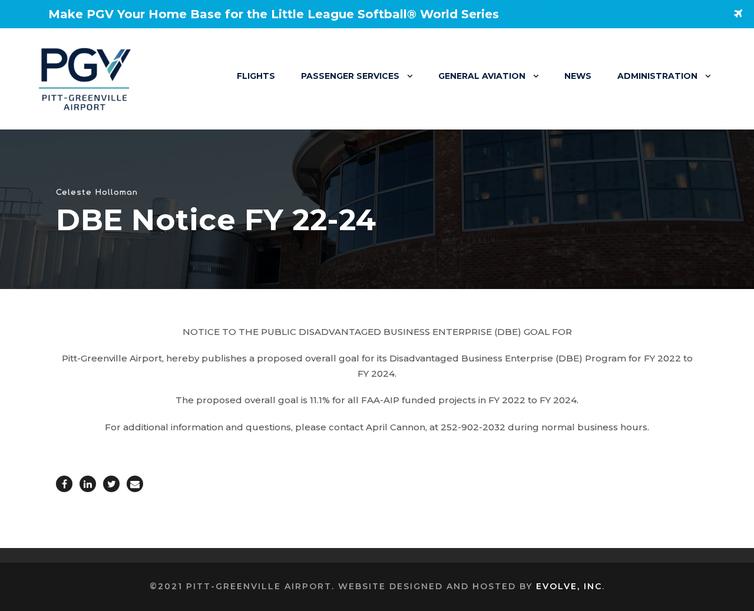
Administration (657, 76)
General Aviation (481, 76)
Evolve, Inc (569, 586)
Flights (256, 76)
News (577, 76)
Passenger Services (350, 76)
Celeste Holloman (97, 192)
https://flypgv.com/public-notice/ (608, 14)
